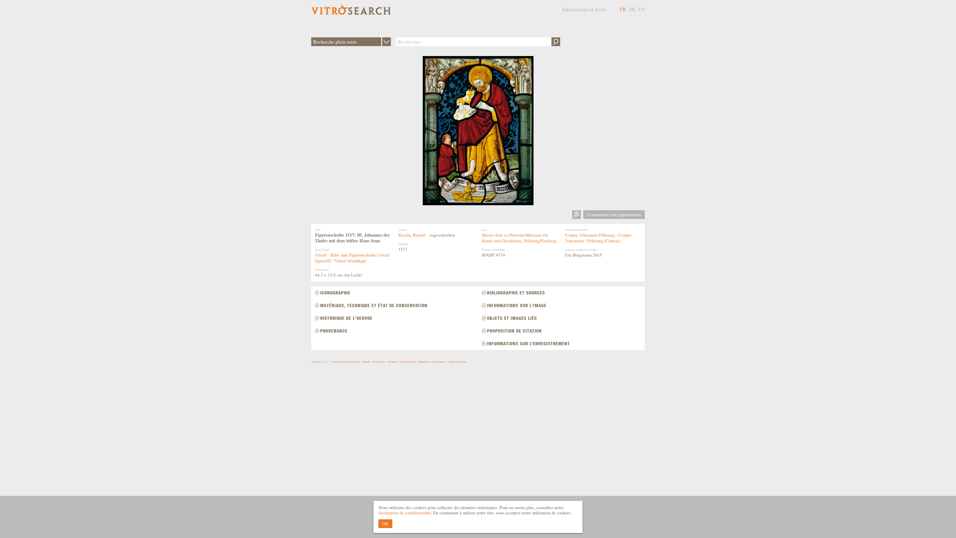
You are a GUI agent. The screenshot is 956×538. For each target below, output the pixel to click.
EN (641, 9)
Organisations (408, 361)
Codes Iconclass (456, 361)
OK (385, 524)
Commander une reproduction (614, 214)
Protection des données (346, 361)
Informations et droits (584, 9)
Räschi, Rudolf (411, 235)
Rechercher (555, 41)
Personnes (379, 361)
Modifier (386, 41)
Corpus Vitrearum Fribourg (590, 235)
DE (632, 9)
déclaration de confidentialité (404, 513)
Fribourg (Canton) (603, 241)
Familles (392, 361)
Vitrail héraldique (350, 261)
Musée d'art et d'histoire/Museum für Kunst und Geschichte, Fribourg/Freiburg (519, 238)
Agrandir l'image (576, 214)
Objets (366, 361)
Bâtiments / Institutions (431, 361)
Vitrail (321, 255)
